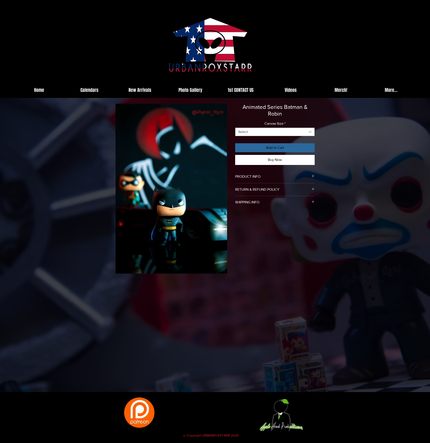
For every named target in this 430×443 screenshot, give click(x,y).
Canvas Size (275, 123)
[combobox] (275, 132)
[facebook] (292, 81)
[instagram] (286, 81)
